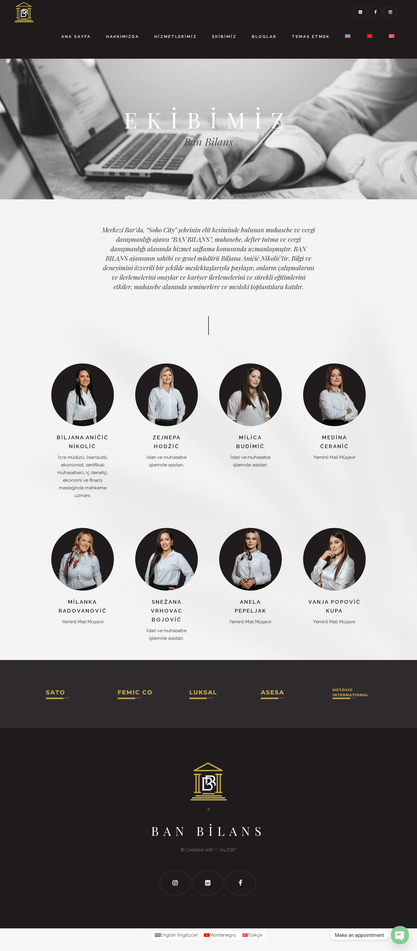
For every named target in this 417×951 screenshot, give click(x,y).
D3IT (231, 850)
